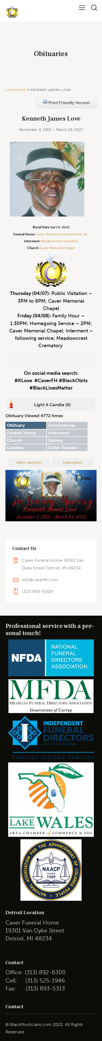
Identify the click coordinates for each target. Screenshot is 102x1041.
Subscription (72, 462)
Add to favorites (28, 462)
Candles (15, 447)
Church (14, 440)
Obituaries (15, 89)
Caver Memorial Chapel (57, 248)
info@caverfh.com (40, 579)
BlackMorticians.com (31, 1024)
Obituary (16, 425)
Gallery (55, 440)
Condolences (61, 425)
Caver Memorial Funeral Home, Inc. (62, 234)
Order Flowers (62, 447)
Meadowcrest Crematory (59, 241)
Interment (58, 432)
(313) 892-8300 (37, 591)
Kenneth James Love (51, 118)
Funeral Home (21, 432)
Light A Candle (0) (52, 404)
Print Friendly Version (68, 102)
